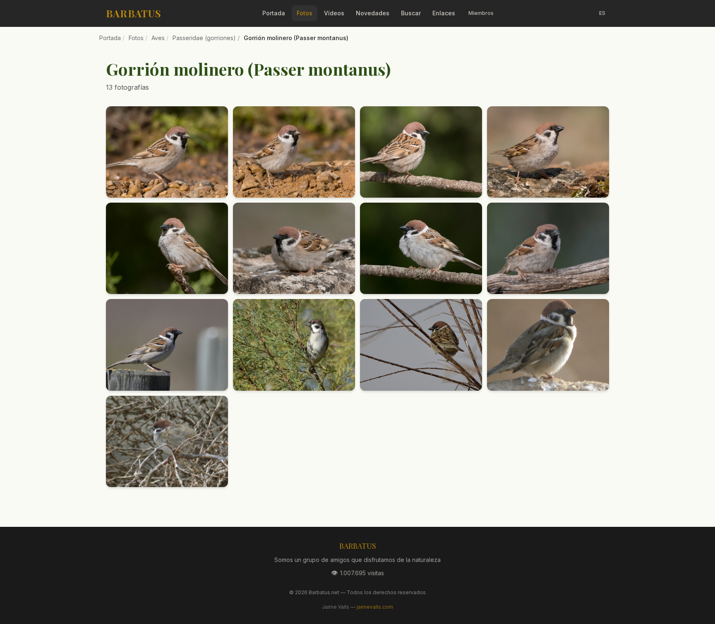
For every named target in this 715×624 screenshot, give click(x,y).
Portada (273, 13)
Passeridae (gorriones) (204, 37)
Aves (158, 37)
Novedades (372, 13)
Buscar (411, 13)
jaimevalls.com (375, 607)
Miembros (481, 13)
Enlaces (443, 13)
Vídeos (334, 13)
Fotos (304, 13)
